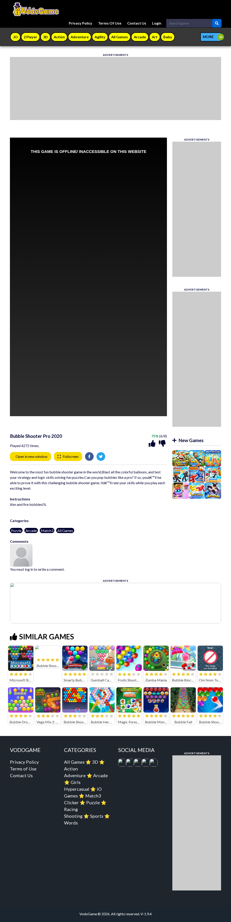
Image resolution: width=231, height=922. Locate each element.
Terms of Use (23, 768)
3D (95, 762)
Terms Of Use (109, 23)
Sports (96, 816)
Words (71, 822)
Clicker (71, 802)
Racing (71, 809)
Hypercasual (76, 789)
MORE (208, 36)
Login (156, 23)
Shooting (73, 816)
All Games (65, 530)
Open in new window (31, 456)
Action (71, 768)
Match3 (47, 530)
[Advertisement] (115, 88)
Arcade (31, 530)
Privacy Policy (80, 23)
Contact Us (136, 23)
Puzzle (16, 530)
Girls (76, 782)
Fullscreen (71, 456)
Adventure (75, 775)
